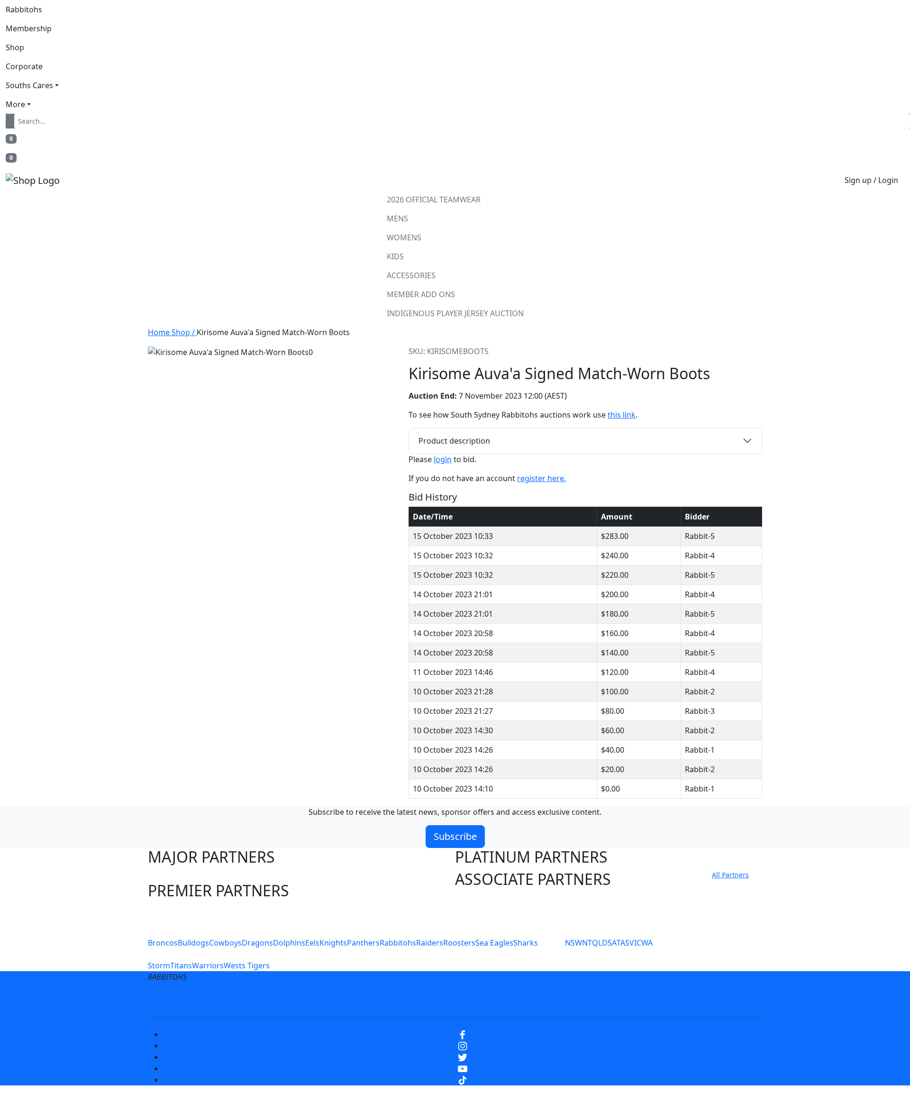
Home (160, 332)
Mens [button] (397, 218)
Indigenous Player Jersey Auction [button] (455, 313)
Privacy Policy (333, 999)
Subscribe (455, 836)
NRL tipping (601, 999)
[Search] (11, 121)
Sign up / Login (871, 180)
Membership (29, 28)
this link (622, 415)
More (15, 104)
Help (423, 999)
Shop (15, 47)
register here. (541, 478)
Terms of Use (269, 999)
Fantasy (650, 999)
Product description (454, 441)
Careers (386, 999)
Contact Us (466, 999)
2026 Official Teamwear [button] (434, 199)
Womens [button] (404, 237)
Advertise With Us (533, 999)
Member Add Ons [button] (421, 294)
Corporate (24, 66)
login (443, 459)
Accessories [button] (411, 275)
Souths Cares (29, 85)
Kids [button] (395, 256)
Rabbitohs (24, 9)
